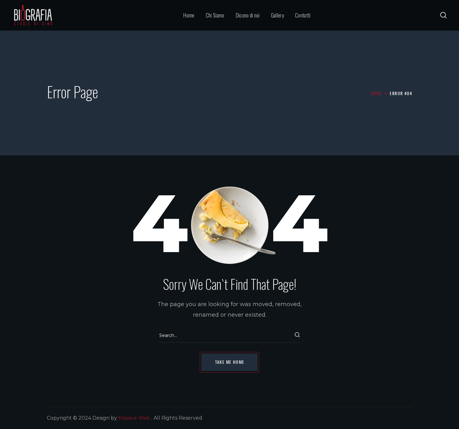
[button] (443, 15)
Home (376, 93)
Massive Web (134, 418)
